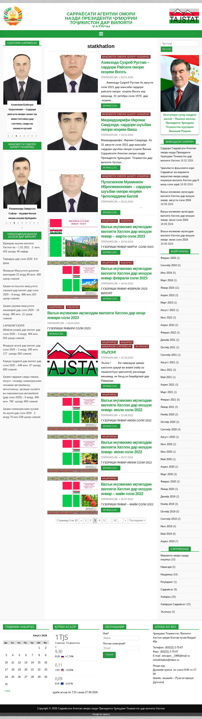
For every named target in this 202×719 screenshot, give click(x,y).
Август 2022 (168, 310)
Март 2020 (167, 474)
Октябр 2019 (168, 511)
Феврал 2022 (168, 332)
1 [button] (8, 136)
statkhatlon (109, 77)
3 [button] (16, 136)
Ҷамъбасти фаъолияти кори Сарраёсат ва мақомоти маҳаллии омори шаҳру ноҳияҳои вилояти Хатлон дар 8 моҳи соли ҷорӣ (180, 176)
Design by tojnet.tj (101, 714)
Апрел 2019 (167, 541)
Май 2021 (166, 377)
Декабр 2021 (168, 339)
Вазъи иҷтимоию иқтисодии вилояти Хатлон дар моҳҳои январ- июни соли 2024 (177, 235)
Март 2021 (167, 392)
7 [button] (32, 136)
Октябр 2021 (168, 347)
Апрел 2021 (167, 384)
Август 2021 (168, 362)
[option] (22, 90)
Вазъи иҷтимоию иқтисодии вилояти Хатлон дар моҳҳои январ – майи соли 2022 (126, 489)
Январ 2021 (167, 406)
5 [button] (24, 136)
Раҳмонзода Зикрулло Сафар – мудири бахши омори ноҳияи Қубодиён (22, 213)
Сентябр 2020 (169, 429)
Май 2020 (166, 459)
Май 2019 (166, 533)
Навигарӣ (166, 566)
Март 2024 (167, 280)
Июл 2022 (166, 317)
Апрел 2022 (167, 325)
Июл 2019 (166, 526)
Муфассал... (110, 105)
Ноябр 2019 (167, 504)
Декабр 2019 (168, 496)
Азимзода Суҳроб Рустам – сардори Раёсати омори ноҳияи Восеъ (125, 67)
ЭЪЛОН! (108, 352)
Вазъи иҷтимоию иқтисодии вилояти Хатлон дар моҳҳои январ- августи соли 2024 (177, 196)
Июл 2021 (166, 369)
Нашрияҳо (109, 221)
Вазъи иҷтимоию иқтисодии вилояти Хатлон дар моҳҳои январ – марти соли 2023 (126, 231)
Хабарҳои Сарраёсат (116, 346)
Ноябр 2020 (167, 414)
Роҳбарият (167, 581)
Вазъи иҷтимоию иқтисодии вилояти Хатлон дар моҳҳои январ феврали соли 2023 (126, 273)
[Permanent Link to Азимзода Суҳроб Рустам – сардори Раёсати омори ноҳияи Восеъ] (72, 74)
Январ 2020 (167, 489)
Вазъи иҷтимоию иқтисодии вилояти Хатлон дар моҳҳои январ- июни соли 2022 (126, 447)
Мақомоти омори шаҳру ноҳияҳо (126, 56)
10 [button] (22, 230)
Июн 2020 (166, 451)
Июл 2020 (166, 444)
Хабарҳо (127, 221)
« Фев (7, 691)
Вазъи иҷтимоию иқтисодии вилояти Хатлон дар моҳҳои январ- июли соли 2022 (126, 405)
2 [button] (12, 136)
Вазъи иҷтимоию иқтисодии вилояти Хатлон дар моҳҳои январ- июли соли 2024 (177, 215)
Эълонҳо (141, 346)
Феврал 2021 (168, 399)
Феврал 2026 (168, 258)
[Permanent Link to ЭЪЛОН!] (72, 359)
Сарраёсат (167, 589)
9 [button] (38, 225)
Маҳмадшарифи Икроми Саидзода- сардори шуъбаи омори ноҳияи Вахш (126, 125)
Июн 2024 (166, 272)
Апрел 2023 (167, 295)
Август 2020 (168, 436)
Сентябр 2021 (169, 354)
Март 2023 (167, 302)
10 (114, 520)
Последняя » (137, 520)
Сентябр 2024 (169, 265)
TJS (74, 692)
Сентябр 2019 (169, 518)
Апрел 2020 (167, 466)
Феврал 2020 (168, 481)
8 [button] (36, 136)
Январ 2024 (167, 287)
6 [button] (28, 136)
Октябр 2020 (168, 421)
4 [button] (20, 136)
